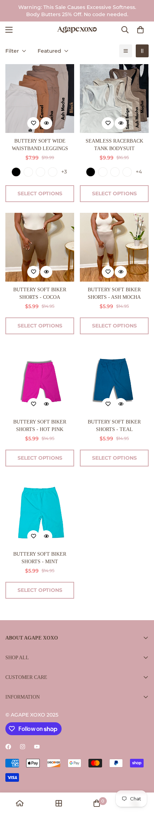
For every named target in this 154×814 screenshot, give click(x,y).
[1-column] (125, 50)
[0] (140, 29)
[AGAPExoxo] (77, 30)
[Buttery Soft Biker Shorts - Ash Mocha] (114, 247)
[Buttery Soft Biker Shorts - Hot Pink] (39, 379)
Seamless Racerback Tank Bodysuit (114, 144)
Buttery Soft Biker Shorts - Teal (114, 425)
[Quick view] (46, 123)
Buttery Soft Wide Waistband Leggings (40, 144)
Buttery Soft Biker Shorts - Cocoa (39, 293)
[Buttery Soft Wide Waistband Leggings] (39, 98)
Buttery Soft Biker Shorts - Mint (39, 557)
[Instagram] (22, 747)
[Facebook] (8, 747)
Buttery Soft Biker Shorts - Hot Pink (39, 425)
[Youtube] (37, 747)
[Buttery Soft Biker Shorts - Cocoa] (39, 247)
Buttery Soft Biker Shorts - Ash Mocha (114, 293)
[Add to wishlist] (33, 123)
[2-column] (142, 50)
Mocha (52, 172)
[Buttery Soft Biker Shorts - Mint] (39, 511)
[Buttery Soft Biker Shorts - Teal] (114, 379)
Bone (28, 172)
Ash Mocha (40, 172)
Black (16, 172)
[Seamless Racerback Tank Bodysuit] (114, 98)
